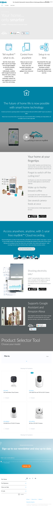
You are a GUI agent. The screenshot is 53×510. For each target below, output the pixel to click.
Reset (47, 356)
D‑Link (3, 491)
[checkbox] (4, 397)
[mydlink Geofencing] (26, 137)
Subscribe (25, 466)
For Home (4, 479)
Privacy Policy (7, 462)
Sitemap (40, 499)
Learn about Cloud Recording (25, 248)
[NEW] (39, 381)
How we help (5, 487)
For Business (4, 483)
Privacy (28, 499)
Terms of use (34, 499)
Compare (7, 397)
